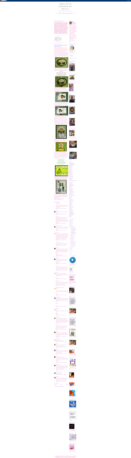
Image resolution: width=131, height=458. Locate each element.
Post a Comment (56, 383)
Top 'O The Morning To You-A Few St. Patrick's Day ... (74, 230)
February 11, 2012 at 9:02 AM (61, 322)
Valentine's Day (71, 214)
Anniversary (70, 166)
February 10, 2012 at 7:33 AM (61, 230)
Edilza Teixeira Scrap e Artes (59, 287)
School (70, 203)
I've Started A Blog (71, 195)
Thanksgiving (71, 212)
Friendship (70, 189)
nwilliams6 (57, 317)
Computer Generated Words (72, 180)
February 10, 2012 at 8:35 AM (61, 239)
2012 (71, 225)
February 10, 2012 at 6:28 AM (61, 223)
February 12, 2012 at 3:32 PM (61, 347)
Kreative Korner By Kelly (65, 6)
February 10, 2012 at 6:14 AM (61, 208)
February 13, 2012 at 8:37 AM (61, 362)
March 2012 (72, 234)
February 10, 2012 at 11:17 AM (61, 270)
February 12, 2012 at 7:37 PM (61, 353)
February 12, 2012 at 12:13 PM (61, 341)
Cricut (70, 183)
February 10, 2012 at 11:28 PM (61, 306)
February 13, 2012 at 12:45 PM (61, 374)
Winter (70, 216)
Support (70, 208)
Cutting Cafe (70, 184)
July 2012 (72, 239)
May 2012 (72, 237)
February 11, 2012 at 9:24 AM (61, 329)
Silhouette (70, 204)
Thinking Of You (71, 213)
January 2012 (72, 226)
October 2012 (72, 243)
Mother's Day (71, 200)
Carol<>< (57, 355)
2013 (71, 247)
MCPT (70, 197)
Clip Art (70, 179)
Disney (70, 186)
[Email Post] (63, 198)
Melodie (57, 308)
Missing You (70, 199)
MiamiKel (57, 364)
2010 (71, 223)
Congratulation (71, 182)
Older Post (67, 384)
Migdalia (57, 258)
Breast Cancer (71, 176)
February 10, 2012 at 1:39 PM (61, 278)
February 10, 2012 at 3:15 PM (61, 285)
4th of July (70, 165)
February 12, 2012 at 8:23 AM (61, 336)
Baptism (70, 171)
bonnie (56, 210)
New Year (70, 201)
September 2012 (73, 242)
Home (61, 384)
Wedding (70, 215)
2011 (71, 224)
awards (70, 168)
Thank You (70, 211)
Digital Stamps (71, 185)
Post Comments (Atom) (60, 386)
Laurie (56, 247)
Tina (56, 272)
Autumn (70, 167)
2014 (71, 248)
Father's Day (70, 188)
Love (69, 196)
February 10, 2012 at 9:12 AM (61, 245)
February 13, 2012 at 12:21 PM (61, 369)
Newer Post (55, 384)
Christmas (70, 178)
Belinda (57, 376)
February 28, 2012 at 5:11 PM (61, 381)
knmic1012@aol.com (57, 31)
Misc (69, 198)
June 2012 (72, 238)
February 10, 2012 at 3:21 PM (61, 294)
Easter (70, 187)
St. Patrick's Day (59, 199)
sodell (56, 232)
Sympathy (70, 209)
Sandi (56, 331)
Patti (65, 88)
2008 (71, 220)
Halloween (70, 194)
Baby (70, 169)
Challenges (70, 177)
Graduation (70, 193)
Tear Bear (70, 210)
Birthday (70, 172)
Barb (56, 349)
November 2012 (73, 244)
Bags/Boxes (70, 170)
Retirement (70, 202)
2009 (71, 221)
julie (56, 343)
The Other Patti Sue (58, 225)
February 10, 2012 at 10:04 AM (61, 263)
